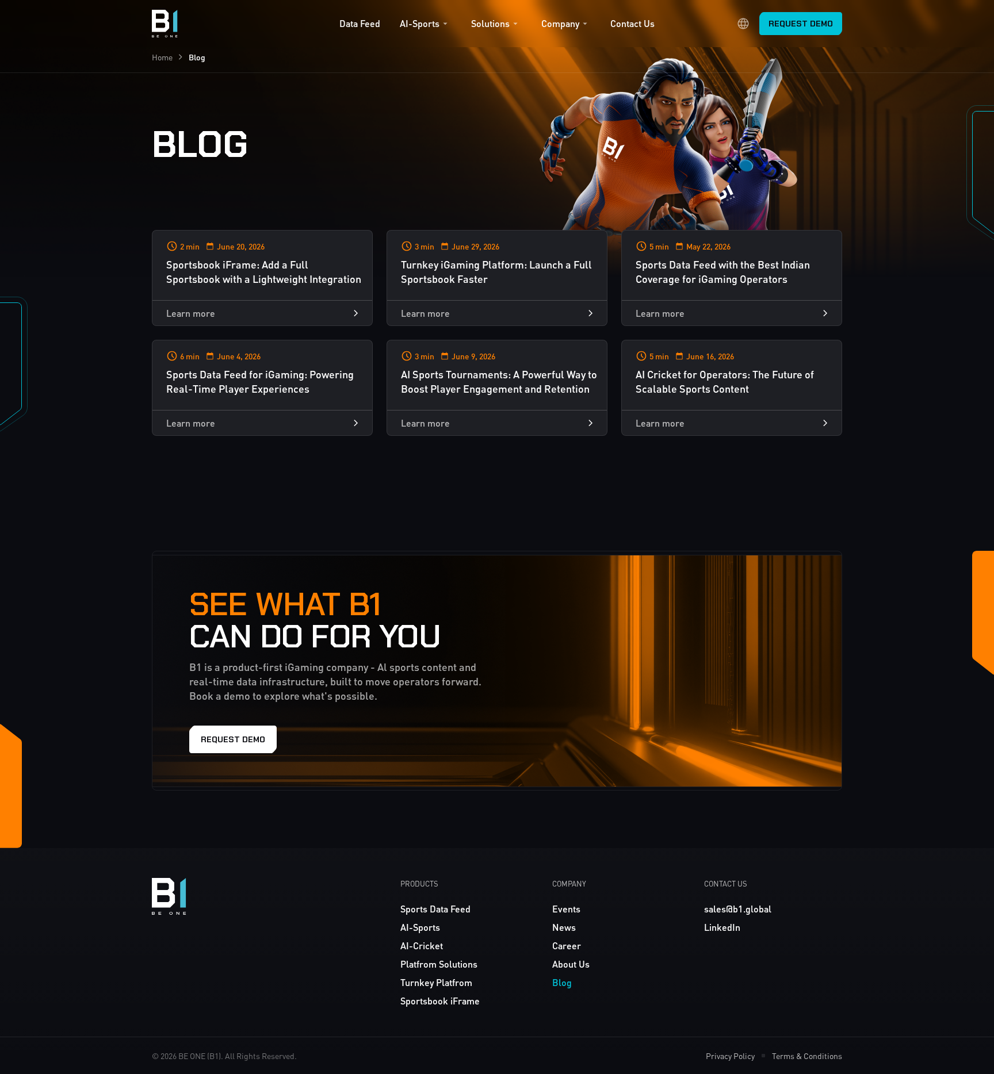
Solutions (490, 23)
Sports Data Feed (435, 909)
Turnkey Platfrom (436, 982)
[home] (165, 23)
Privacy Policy (730, 1055)
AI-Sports (419, 23)
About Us (571, 964)
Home (162, 57)
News (564, 927)
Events (566, 909)
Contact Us (632, 23)
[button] (425, 26)
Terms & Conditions (807, 1055)
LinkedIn (722, 927)
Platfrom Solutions (438, 964)
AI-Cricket (421, 945)
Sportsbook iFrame (440, 1001)
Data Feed (359, 23)
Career (566, 945)
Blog (562, 982)
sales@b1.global (737, 909)
